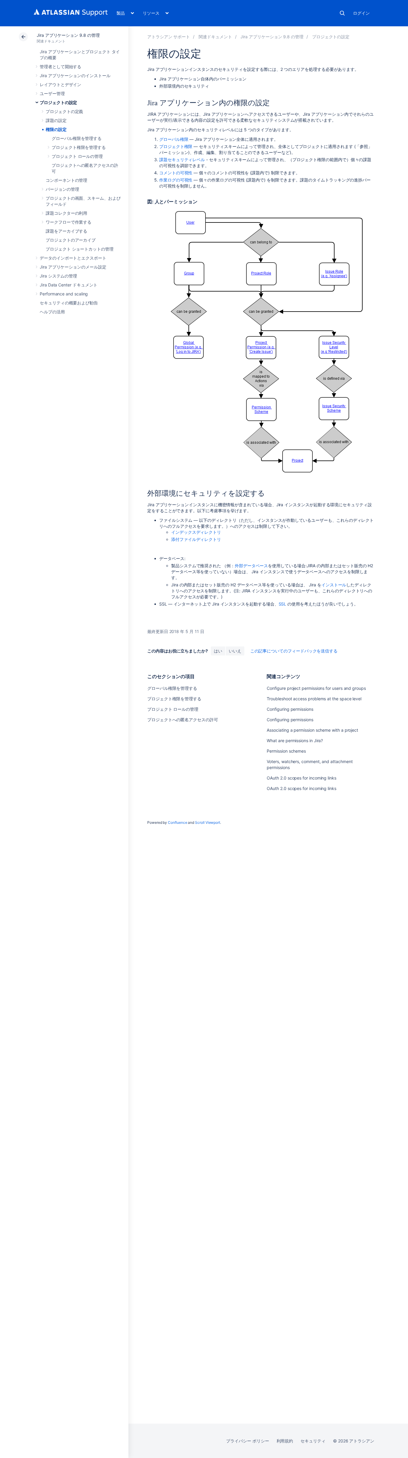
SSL (282, 603)
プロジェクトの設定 (58, 102)
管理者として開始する (60, 66)
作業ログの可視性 (175, 179)
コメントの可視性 (175, 172)
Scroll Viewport (207, 822)
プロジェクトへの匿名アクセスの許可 (182, 719)
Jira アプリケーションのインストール (75, 75)
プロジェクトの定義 (64, 111)
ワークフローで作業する (68, 222)
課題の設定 (56, 120)
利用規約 (285, 1440)
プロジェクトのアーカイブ (71, 240)
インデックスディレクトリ (196, 532)
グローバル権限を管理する (77, 138)
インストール (333, 584)
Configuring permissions (290, 709)
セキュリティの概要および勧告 (69, 302)
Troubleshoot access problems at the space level (314, 698)
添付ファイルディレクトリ (196, 539)
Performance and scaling (64, 293)
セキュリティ (313, 1440)
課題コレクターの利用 (66, 213)
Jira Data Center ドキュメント (68, 284)
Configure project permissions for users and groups (316, 688)
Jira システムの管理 (58, 275)
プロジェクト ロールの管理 (77, 156)
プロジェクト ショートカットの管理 (79, 248)
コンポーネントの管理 (66, 180)
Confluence (177, 822)
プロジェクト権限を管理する (79, 147)
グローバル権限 (173, 139)
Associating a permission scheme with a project (312, 730)
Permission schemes (286, 751)
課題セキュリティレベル (182, 159)
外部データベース (251, 565)
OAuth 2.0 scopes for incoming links (301, 777)
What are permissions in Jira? (295, 740)
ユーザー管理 (52, 93)
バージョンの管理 (62, 189)
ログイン (361, 13)
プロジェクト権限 (175, 146)
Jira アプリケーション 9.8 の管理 (68, 35)
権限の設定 (56, 129)
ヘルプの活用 (52, 311)
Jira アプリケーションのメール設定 (73, 266)
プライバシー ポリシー (247, 1440)
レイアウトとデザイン (60, 84)
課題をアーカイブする (66, 231)
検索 (342, 13)
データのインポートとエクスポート (73, 257)
